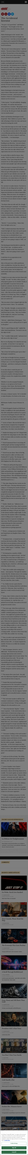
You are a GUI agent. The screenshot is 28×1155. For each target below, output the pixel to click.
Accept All (14, 1152)
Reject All (14, 1147)
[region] (14, 1142)
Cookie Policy (7, 1140)
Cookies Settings (14, 1143)
